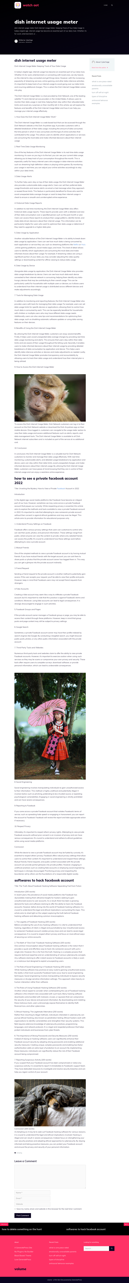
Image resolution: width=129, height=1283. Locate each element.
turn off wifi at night (100, 92)
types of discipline (99, 96)
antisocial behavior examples (61, 1263)
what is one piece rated (101, 81)
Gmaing (19, 1153)
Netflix (76, 244)
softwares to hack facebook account (86, 1229)
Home (106, 5)
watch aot (31, 5)
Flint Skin (57, 1280)
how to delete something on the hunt (22, 1229)
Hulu (83, 244)
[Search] (111, 1248)
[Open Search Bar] (112, 5)
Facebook (61, 488)
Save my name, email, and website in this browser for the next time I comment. (49, 1209)
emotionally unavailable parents (62, 1251)
